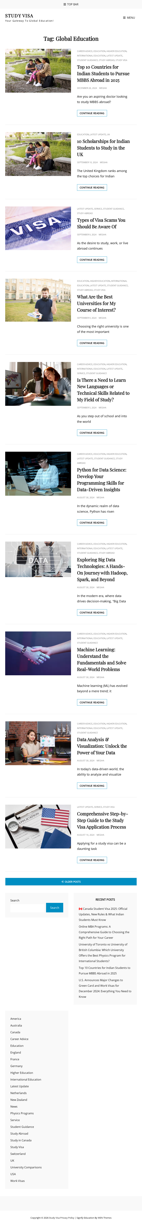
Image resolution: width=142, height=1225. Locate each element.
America (15, 1019)
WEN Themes (105, 1217)
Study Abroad (107, 60)
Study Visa (19, 15)
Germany (16, 1066)
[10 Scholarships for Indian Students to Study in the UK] (38, 154)
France (14, 1059)
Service (98, 208)
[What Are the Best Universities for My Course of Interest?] (38, 300)
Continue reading (93, 113)
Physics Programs (22, 1113)
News (13, 1106)
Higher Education (116, 51)
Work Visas (17, 1181)
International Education (91, 55)
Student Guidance (87, 60)
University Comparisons (26, 1167)
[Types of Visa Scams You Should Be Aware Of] (38, 228)
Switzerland (18, 1154)
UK (108, 134)
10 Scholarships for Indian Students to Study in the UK (103, 147)
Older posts (73, 881)
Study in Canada (21, 1140)
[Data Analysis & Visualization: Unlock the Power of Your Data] (38, 743)
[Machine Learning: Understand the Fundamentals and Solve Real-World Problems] (38, 653)
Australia (16, 1025)
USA (13, 1174)
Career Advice (84, 51)
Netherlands (18, 1093)
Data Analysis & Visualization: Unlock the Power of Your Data (102, 745)
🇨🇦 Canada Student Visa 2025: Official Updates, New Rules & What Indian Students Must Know (103, 914)
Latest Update (114, 55)
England (15, 1052)
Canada (15, 1032)
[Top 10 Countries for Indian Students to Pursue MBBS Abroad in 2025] (38, 71)
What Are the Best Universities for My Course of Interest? (96, 303)
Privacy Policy (67, 1217)
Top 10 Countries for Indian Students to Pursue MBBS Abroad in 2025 (103, 73)
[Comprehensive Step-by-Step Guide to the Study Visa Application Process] (38, 826)
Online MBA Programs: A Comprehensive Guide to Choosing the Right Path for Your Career (104, 932)
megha (103, 88)
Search (14, 900)
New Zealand (18, 1100)
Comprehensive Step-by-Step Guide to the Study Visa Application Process (102, 820)
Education (99, 51)
